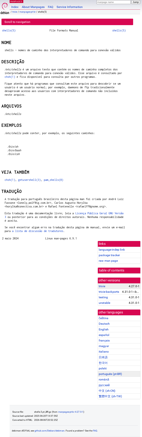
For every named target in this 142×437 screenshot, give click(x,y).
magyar (104, 346)
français (104, 340)
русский (104, 385)
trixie (14, 12)
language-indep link (112, 249)
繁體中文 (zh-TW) (110, 396)
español (104, 335)
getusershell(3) (29, 179)
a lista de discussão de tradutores (37, 231)
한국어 (103, 363)
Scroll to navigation (17, 22)
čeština (103, 318)
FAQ (50, 7)
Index (14, 7)
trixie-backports (109, 291)
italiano (104, 351)
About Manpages (33, 7)
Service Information (70, 7)
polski (103, 368)
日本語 (103, 357)
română (104, 379)
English (104, 329)
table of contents (111, 270)
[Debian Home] (4, 7)
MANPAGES (16, 1)
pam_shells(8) (53, 179)
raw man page (108, 260)
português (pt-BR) (110, 374)
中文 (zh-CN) (107, 390)
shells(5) (9, 30)
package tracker (109, 255)
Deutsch (104, 323)
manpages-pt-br (27, 12)
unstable (104, 303)
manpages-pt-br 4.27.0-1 (70, 412)
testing (103, 297)
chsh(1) (10, 76)
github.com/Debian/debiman (50, 430)
